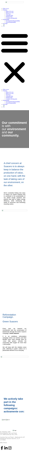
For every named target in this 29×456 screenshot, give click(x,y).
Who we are (6, 8)
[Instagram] (10, 448)
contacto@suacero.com (6, 452)
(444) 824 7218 (4, 444)
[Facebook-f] (2, 448)
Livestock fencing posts (11, 18)
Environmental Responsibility (13, 20)
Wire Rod (8, 14)
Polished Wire (9, 16)
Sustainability (6, 19)
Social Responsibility (11, 22)
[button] (14, 58)
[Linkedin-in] (6, 448)
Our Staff (5, 23)
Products (5, 10)
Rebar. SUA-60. (10, 12)
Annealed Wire (9, 15)
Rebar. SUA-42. (10, 11)
